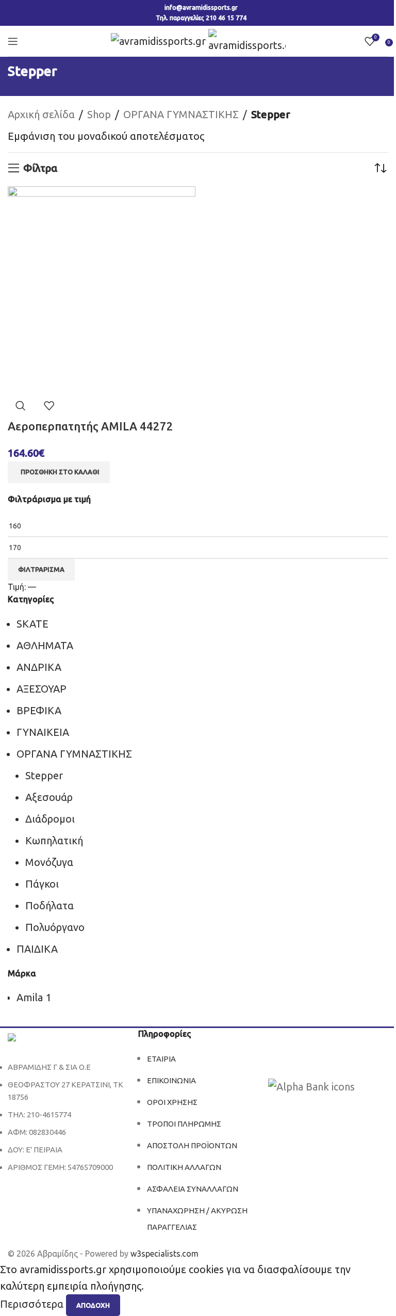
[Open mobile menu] (13, 41)
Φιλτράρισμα (41, 569)
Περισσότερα (33, 1304)
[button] (59, 472)
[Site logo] (159, 40)
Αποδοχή (93, 1305)
